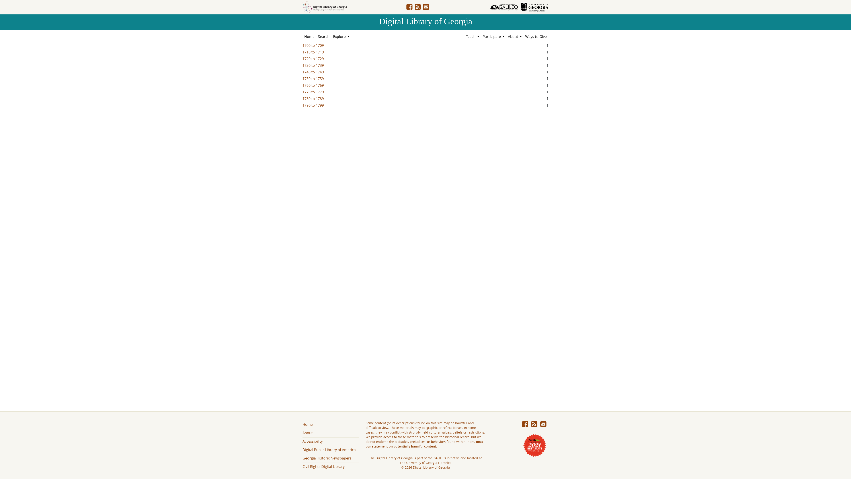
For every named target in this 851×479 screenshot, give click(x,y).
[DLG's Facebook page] (409, 8)
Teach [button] (471, 36)
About (308, 432)
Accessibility (313, 441)
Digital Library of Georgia (425, 21)
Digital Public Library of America (329, 449)
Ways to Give (536, 36)
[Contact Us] (426, 8)
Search (324, 36)
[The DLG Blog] (418, 8)
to (313, 45)
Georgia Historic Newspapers (327, 458)
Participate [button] (492, 36)
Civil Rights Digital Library (324, 466)
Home (309, 36)
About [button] (513, 36)
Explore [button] (340, 36)
